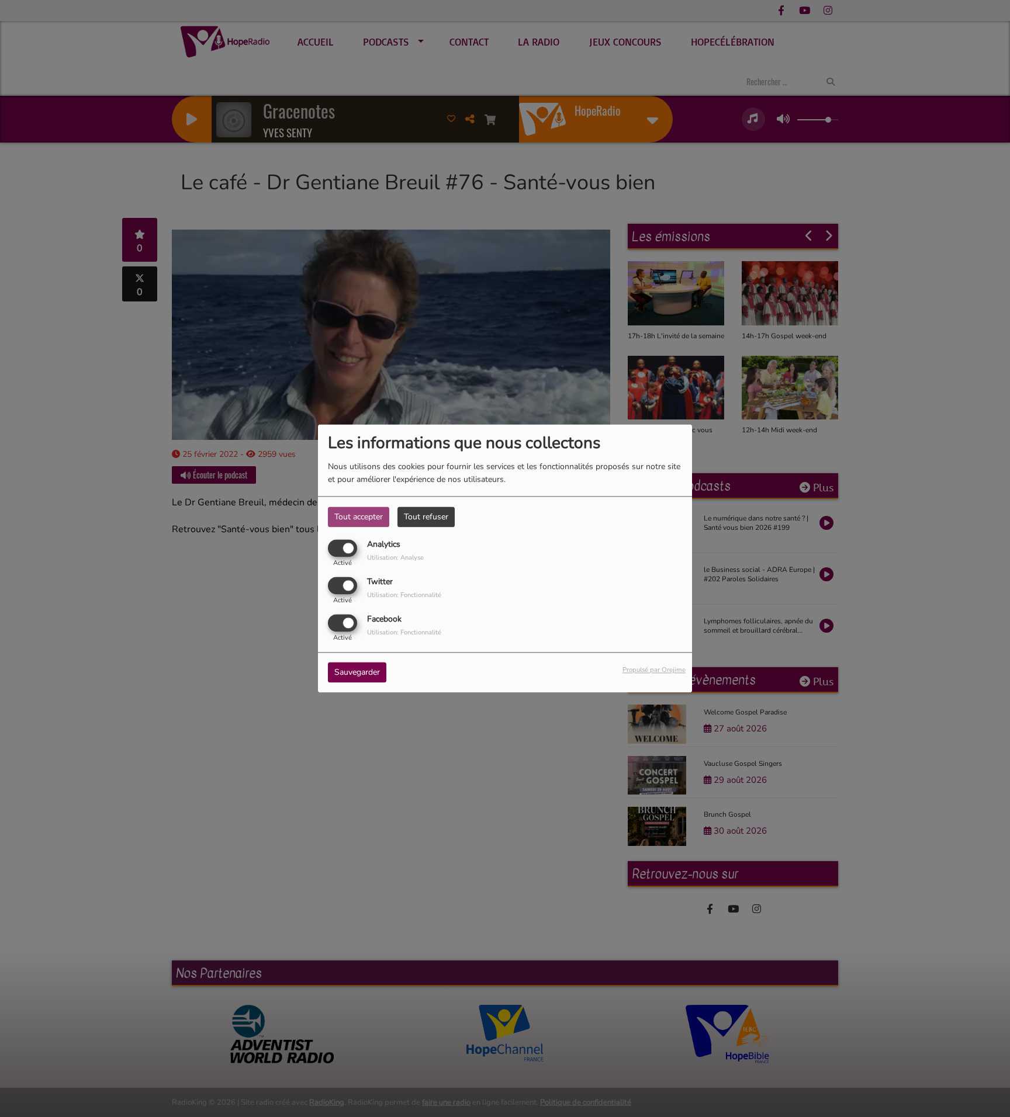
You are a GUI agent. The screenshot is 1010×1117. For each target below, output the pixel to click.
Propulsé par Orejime (654, 670)
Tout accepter (358, 516)
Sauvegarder (357, 672)
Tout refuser (426, 516)
